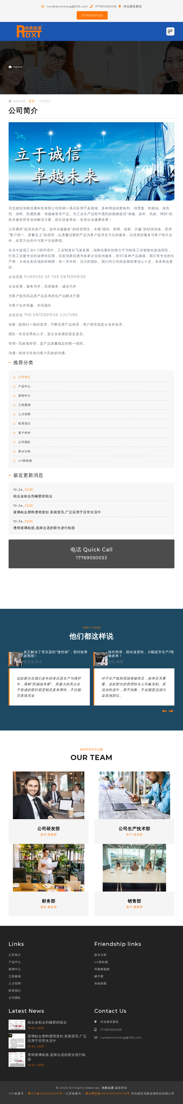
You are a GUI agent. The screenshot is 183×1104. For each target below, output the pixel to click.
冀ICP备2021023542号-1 (46, 1093)
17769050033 (92, 15)
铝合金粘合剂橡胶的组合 (33, 496)
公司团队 (24, 442)
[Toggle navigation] (170, 31)
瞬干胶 (99, 976)
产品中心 (24, 386)
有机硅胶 (100, 983)
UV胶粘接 (24, 460)
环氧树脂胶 (102, 969)
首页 (32, 101)
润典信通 (108, 1087)
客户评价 (24, 432)
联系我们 (24, 423)
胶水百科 (24, 451)
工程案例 (24, 405)
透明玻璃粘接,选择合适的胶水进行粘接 (44, 528)
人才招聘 (24, 414)
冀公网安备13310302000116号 (107, 1093)
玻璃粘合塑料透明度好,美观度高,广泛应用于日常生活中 (57, 512)
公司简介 (24, 377)
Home (17, 67)
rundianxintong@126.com (121, 1037)
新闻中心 (24, 395)
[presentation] (164, 711)
